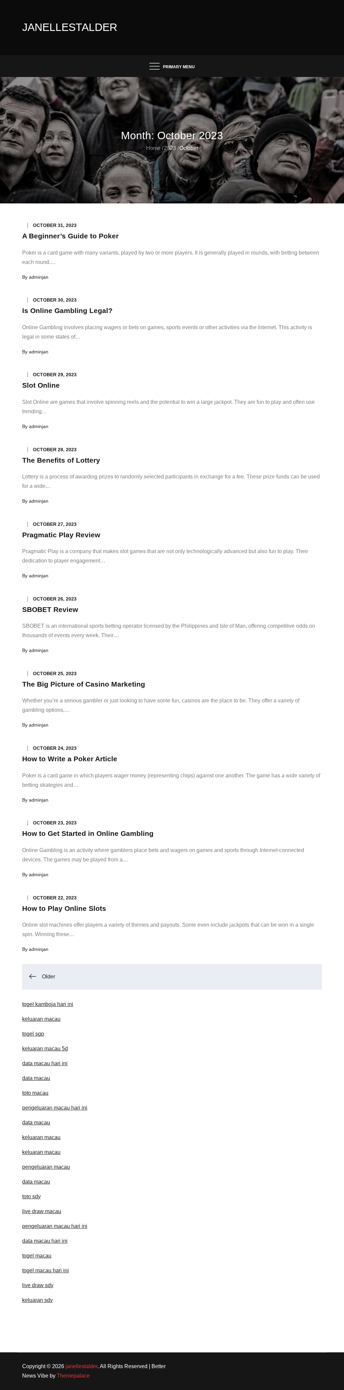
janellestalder (69, 27)
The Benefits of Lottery (61, 460)
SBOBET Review (50, 609)
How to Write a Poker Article (69, 759)
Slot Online (41, 385)
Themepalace (73, 1376)
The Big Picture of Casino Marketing (83, 684)
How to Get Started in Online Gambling (88, 833)
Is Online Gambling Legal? (67, 310)
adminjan (38, 277)
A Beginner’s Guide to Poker (70, 236)
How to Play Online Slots (64, 908)
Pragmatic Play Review (61, 535)
